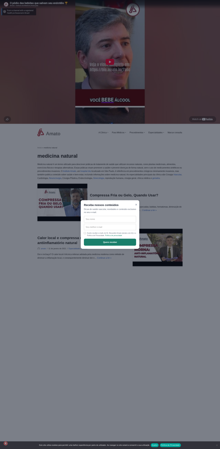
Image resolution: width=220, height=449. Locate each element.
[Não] (217, 445)
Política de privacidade (113, 235)
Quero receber (110, 242)
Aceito (154, 445)
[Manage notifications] (6, 443)
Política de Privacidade (170, 445)
